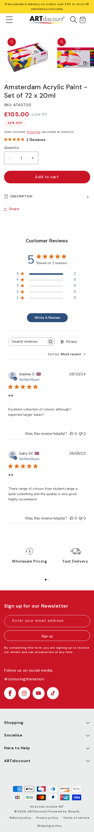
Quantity (11, 147)
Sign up (47, 636)
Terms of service (76, 818)
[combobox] (67, 354)
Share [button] (14, 209)
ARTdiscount (38, 811)
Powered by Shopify (64, 811)
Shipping (33, 132)
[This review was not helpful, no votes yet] (80, 433)
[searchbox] (27, 342)
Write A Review (47, 317)
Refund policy (20, 818)
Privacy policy (47, 818)
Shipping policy (49, 826)
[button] (9, 19)
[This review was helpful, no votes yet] (71, 433)
